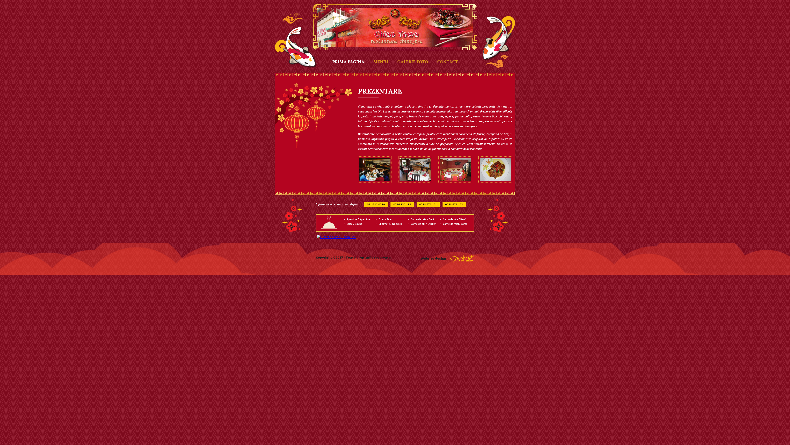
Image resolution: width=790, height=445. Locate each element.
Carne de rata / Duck (422, 219)
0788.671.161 (428, 204)
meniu (380, 61)
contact (447, 61)
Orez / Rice (385, 219)
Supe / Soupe (354, 223)
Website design (434, 258)
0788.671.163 (454, 204)
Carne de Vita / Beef (454, 219)
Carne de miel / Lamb (455, 223)
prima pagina (348, 61)
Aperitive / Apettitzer (359, 219)
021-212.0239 (376, 204)
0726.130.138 (402, 204)
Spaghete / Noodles (390, 223)
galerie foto (412, 61)
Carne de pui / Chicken (423, 223)
